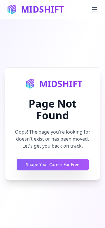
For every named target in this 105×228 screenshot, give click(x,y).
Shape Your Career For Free (52, 164)
